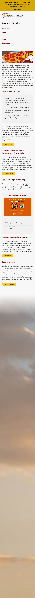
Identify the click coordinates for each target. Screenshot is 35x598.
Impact (4, 36)
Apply (4, 39)
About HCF (6, 29)
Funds (4, 32)
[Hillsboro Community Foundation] (12, 15)
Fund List (8, 256)
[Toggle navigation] (32, 15)
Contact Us (6, 43)
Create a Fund (9, 284)
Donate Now (9, 173)
